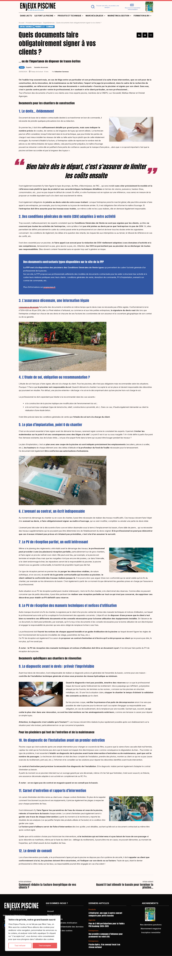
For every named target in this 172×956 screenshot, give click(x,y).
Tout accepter (45, 945)
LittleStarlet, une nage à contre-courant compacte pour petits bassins (105, 914)
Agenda (92, 920)
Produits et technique (34, 23)
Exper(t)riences (49, 23)
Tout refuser (19, 945)
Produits (92, 910)
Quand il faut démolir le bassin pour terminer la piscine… (124, 885)
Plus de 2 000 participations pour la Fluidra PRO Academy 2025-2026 (106, 925)
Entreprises (93, 931)
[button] (104, 7)
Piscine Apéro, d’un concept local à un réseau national (104, 946)
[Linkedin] (139, 35)
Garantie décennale (41, 67)
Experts (29, 67)
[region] (32, 933)
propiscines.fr (49, 287)
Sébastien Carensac (62, 72)
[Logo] (51, 7)
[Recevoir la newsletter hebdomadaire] (131, 5)
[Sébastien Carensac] (50, 71)
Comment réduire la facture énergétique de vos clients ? (47, 885)
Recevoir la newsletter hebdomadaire (132, 8)
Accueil (21, 23)
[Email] (150, 35)
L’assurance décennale (29, 307)
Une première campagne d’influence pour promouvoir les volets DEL (106, 935)
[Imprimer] (144, 35)
